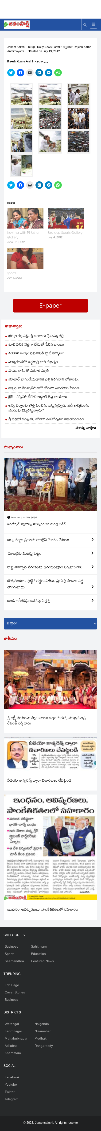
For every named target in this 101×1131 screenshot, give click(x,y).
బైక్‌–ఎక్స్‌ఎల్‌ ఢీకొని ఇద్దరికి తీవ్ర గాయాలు (37, 397)
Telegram (12, 1099)
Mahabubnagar (16, 1038)
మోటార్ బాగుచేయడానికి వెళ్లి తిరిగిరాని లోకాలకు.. (43, 380)
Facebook (12, 1077)
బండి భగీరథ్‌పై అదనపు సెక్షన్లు (28, 601)
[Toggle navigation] (93, 25)
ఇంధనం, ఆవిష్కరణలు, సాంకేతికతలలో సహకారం (42, 910)
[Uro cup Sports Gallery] (66, 218)
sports (11, 273)
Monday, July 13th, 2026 (24, 518)
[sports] (25, 258)
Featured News (42, 961)
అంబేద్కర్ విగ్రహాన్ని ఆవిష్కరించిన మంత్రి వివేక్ (36, 524)
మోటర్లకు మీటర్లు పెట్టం (24, 554)
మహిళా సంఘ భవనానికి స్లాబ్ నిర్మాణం (36, 354)
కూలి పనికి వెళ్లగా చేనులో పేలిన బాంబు (36, 345)
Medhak (41, 1038)
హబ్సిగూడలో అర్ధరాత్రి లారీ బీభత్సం (33, 362)
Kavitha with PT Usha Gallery (23, 235)
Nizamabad (43, 1031)
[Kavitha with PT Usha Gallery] (25, 218)
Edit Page (12, 985)
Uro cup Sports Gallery (65, 233)
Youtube (11, 1084)
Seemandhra (14, 961)
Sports (9, 954)
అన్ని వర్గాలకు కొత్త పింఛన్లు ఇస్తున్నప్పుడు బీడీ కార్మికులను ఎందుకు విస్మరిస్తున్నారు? (48, 408)
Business (11, 946)
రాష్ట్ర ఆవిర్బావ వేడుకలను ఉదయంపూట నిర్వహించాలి (44, 568)
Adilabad (11, 1046)
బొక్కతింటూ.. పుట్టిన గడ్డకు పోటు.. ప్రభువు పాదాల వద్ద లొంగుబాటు (45, 584)
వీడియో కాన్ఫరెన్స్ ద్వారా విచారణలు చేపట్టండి (39, 781)
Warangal (12, 1024)
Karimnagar (13, 1031)
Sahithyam (39, 946)
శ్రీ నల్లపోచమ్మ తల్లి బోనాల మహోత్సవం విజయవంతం (46, 419)
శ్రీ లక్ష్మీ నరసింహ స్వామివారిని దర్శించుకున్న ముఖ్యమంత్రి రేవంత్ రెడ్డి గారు (46, 721)
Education (38, 954)
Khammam (13, 1053)
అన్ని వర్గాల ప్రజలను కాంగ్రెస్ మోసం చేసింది (38, 540)
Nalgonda (42, 1024)
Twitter (10, 1092)
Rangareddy (44, 1046)
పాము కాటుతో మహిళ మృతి (28, 371)
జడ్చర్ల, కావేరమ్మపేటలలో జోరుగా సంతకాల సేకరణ (44, 388)
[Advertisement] (52, 8)
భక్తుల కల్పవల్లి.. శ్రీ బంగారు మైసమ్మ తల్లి (36, 336)
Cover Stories (15, 992)
